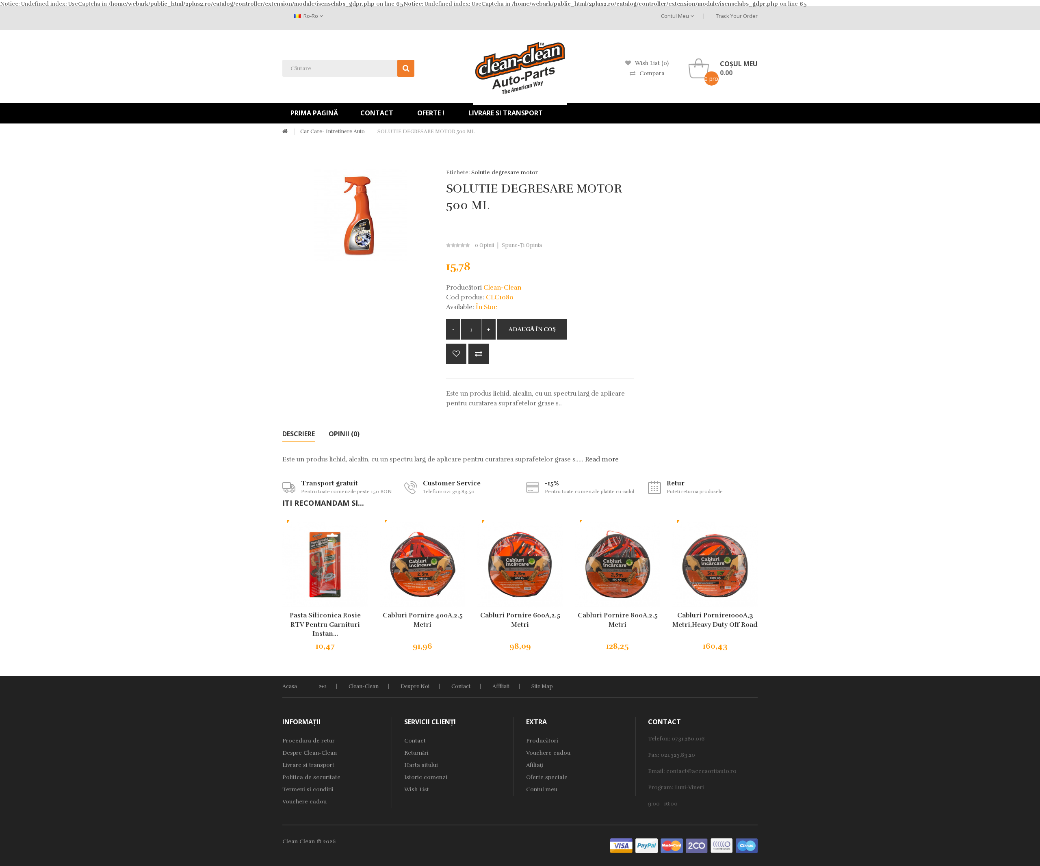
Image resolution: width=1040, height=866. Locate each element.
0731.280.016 (688, 738)
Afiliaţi (534, 765)
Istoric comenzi (425, 777)
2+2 (323, 686)
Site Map (542, 686)
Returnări (416, 752)
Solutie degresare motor (504, 172)
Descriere (298, 433)
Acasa (289, 686)
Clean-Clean (364, 686)
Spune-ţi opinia (522, 245)
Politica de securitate (311, 777)
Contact (460, 686)
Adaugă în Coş (532, 329)
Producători (542, 740)
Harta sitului (421, 765)
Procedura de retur (308, 740)
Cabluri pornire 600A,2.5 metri (520, 620)
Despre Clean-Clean (309, 752)
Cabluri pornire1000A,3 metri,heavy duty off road (715, 620)
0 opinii (484, 245)
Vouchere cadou (304, 801)
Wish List (416, 789)
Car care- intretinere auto (332, 131)
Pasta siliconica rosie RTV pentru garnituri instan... (325, 624)
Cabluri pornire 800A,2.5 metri (618, 620)
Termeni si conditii (308, 789)
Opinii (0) (344, 433)
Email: (657, 771)
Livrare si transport (308, 765)
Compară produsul (478, 354)
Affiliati (500, 686)
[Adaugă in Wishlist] (456, 354)
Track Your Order (737, 15)
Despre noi (415, 686)
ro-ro (310, 15)
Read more (602, 459)
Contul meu (675, 15)
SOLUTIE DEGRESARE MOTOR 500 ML (426, 131)
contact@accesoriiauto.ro (701, 771)
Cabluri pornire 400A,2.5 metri (423, 620)
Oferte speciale (547, 777)
